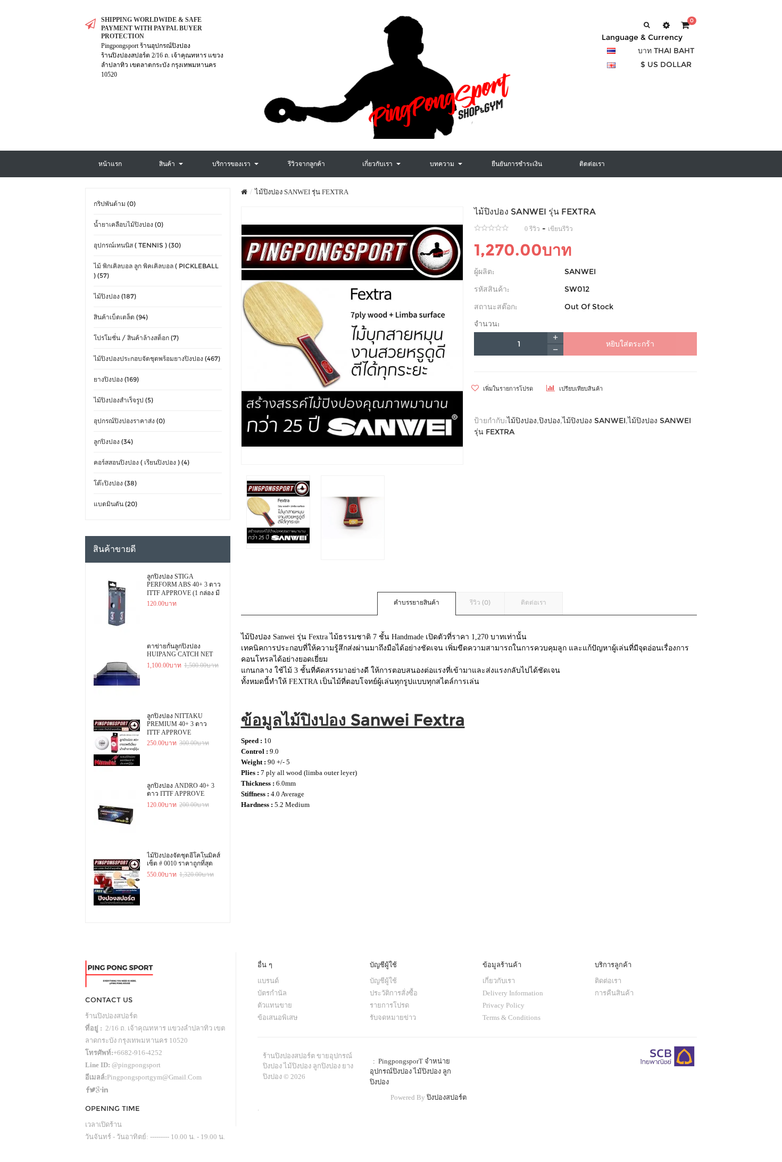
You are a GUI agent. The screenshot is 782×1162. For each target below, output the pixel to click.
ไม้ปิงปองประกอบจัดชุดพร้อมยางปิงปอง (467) (157, 358)
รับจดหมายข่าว (393, 1017)
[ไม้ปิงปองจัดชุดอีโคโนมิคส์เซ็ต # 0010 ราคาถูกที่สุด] (117, 882)
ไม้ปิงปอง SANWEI (594, 420)
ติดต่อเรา (533, 602)
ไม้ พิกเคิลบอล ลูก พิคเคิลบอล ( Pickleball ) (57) (156, 270)
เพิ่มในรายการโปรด (507, 388)
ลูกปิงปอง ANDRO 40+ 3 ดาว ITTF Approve (180, 790)
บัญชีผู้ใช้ (383, 981)
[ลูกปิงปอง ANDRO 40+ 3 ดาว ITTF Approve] (117, 813)
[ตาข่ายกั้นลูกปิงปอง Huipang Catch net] (117, 673)
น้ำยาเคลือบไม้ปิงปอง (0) (128, 224)
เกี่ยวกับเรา (498, 981)
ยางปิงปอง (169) (116, 379)
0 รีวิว (532, 229)
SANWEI (580, 271)
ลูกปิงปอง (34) (113, 442)
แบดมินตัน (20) (115, 504)
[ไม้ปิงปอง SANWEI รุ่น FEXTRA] (352, 336)
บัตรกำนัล (272, 993)
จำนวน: (487, 323)
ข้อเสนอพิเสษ (277, 1017)
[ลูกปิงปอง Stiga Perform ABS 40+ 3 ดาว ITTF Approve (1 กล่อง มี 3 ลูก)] (117, 603)
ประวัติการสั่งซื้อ (394, 993)
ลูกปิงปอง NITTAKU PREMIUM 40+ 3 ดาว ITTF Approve (177, 724)
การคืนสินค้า (614, 993)
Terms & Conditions (511, 1017)
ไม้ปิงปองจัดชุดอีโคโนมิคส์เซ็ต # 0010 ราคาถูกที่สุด (183, 860)
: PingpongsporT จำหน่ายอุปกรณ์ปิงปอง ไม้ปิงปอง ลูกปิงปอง (410, 1071)
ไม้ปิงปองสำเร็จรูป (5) (123, 400)
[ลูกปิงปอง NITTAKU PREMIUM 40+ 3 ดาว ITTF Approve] (117, 743)
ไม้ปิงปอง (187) (115, 296)
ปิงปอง (549, 420)
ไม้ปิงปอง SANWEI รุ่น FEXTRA (301, 192)
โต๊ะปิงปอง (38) (115, 483)
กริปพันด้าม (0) (115, 204)
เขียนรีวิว (560, 229)
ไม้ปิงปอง (522, 420)
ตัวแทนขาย (274, 1005)
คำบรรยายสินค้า (416, 602)
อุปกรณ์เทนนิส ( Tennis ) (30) (137, 245)
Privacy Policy (503, 1005)
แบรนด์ (268, 981)
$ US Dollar (666, 64)
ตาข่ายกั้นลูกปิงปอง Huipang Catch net (180, 650)
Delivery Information (512, 993)
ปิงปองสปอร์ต (447, 1097)
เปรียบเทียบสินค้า (580, 388)
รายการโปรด (389, 1005)
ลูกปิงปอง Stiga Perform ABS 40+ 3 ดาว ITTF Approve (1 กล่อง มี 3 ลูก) (184, 585)
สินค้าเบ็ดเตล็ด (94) (121, 317)
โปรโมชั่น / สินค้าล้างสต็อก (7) (136, 338)
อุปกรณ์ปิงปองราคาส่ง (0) (129, 421)
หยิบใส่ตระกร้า (630, 344)
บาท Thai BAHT (666, 50)
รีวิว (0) (480, 602)
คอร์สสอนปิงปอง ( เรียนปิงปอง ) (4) (141, 462)
